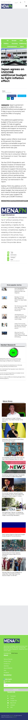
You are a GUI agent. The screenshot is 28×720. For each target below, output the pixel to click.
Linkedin (12, 705)
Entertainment (9, 46)
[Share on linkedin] (12, 98)
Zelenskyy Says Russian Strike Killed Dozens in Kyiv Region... (13, 440)
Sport (21, 46)
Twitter (12, 698)
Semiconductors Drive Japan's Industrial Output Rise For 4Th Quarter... (11, 554)
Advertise (6, 666)
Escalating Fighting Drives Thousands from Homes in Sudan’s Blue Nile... (13, 475)
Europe (14, 40)
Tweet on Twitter (22, 95)
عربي (16, 2)
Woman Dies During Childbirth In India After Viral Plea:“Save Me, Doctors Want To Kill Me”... (12, 574)
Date (3, 91)
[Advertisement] (14, 23)
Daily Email (13, 703)
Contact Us (7, 663)
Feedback (6, 672)
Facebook (13, 696)
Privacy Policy (7, 661)
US (5, 40)
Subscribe (15, 689)
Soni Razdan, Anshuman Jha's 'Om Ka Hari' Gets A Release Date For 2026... (13, 458)
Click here (14, 653)
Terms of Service (8, 659)
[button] (20, 2)
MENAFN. (12, 715)
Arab (21, 40)
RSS (11, 707)
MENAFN (5, 105)
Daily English (8, 679)
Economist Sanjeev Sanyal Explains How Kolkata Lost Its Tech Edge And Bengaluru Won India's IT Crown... (13, 494)
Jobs (5, 670)
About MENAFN (8, 668)
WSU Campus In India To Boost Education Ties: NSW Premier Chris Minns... (12, 420)
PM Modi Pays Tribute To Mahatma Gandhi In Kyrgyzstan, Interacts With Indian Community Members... (13, 514)
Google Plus (13, 700)
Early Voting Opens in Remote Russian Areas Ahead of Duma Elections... (13, 535)
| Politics (5, 43)
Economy (14, 43)
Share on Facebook (12, 95)
